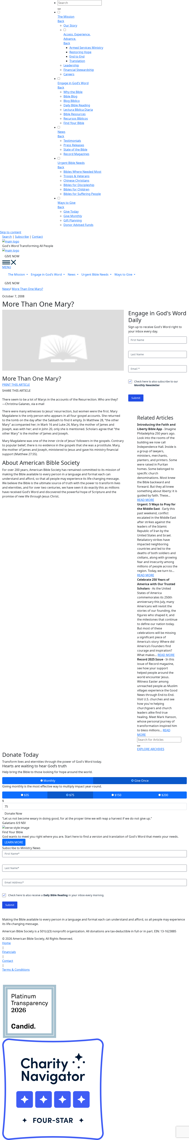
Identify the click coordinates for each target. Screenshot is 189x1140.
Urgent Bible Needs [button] (95, 274)
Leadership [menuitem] (71, 65)
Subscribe (22, 237)
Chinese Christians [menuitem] (76, 180)
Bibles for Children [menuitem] (76, 189)
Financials (9, 952)
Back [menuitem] (61, 21)
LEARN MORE (14, 842)
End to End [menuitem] (77, 56)
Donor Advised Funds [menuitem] (78, 225)
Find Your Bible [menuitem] (73, 123)
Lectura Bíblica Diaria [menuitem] (78, 110)
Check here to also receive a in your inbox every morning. (56, 895)
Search (7, 237)
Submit (135, 398)
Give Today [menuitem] (71, 212)
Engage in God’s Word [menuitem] (73, 83)
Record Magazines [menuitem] (76, 154)
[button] (6, 262)
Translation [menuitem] (77, 61)
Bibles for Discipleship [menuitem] (78, 185)
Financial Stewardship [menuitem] (78, 70)
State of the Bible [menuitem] (75, 149)
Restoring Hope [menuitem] (80, 52)
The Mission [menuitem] (66, 17)
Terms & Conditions (16, 970)
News (6, 289)
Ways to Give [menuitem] (66, 203)
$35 (26, 795)
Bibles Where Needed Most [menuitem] (82, 172)
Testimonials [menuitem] (72, 141)
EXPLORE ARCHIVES (150, 749)
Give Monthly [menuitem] (72, 216)
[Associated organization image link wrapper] (8, 978)
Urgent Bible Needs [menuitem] (71, 163)
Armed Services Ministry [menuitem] (86, 48)
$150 (117, 795)
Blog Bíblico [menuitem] (71, 101)
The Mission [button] (17, 274)
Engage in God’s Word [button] (47, 274)
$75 (71, 795)
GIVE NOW (12, 256)
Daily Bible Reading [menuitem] (76, 105)
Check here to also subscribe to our (156, 383)
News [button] (72, 274)
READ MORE (145, 500)
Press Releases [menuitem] (73, 145)
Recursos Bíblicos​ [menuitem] (75, 118)
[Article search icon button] (138, 745)
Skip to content (10, 232)
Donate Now (13, 813)
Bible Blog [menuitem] (70, 96)
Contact (37, 237)
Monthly (49, 781)
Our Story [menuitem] (70, 25)
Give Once (141, 781)
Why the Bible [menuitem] (73, 92)
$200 (164, 795)
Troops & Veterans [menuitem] (76, 176)
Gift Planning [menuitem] (72, 220)
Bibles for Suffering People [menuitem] (82, 194)
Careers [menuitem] (68, 74)
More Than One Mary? (27, 289)
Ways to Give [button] (123, 274)
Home (6, 943)
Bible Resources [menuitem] (74, 114)
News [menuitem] (61, 132)
